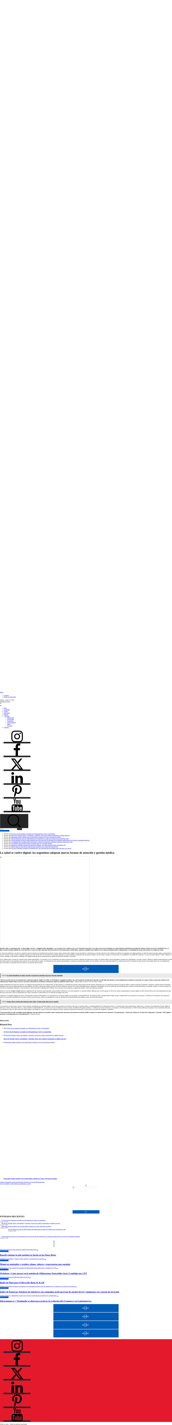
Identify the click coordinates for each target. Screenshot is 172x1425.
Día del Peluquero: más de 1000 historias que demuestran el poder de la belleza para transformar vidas (40, 838)
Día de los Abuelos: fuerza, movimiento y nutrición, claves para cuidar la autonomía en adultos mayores (40, 835)
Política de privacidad (10, 697)
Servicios (9, 726)
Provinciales (10, 719)
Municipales (10, 718)
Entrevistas (7, 713)
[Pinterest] (17, 798)
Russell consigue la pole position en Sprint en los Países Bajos (28, 1255)
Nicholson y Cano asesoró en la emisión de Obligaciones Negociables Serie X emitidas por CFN (43, 1273)
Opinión (6, 714)
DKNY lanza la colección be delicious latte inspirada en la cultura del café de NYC (34, 846)
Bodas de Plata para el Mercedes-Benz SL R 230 (22, 1282)
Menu (1, 692)
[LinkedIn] (17, 784)
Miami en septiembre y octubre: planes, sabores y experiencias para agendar (35, 1264)
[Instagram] (17, 742)
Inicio (5, 708)
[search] (14, 821)
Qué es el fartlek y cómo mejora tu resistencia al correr (15, 1184)
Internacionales (11, 722)
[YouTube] (17, 811)
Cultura (6, 711)
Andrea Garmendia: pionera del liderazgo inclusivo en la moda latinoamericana (22, 1182)
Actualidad (7, 709)
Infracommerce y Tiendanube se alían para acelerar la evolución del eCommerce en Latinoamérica (45, 1301)
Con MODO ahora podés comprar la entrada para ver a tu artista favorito (31, 843)
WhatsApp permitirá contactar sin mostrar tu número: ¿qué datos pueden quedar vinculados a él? (38, 845)
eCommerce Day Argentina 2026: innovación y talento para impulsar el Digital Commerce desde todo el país (42, 842)
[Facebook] (17, 756)
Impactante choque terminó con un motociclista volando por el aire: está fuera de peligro (36, 837)
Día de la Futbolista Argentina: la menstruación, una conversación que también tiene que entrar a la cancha (41, 848)
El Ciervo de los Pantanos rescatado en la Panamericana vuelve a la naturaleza (33, 834)
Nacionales (10, 721)
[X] (17, 770)
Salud (8, 724)
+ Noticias (6, 716)
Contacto (6, 695)
